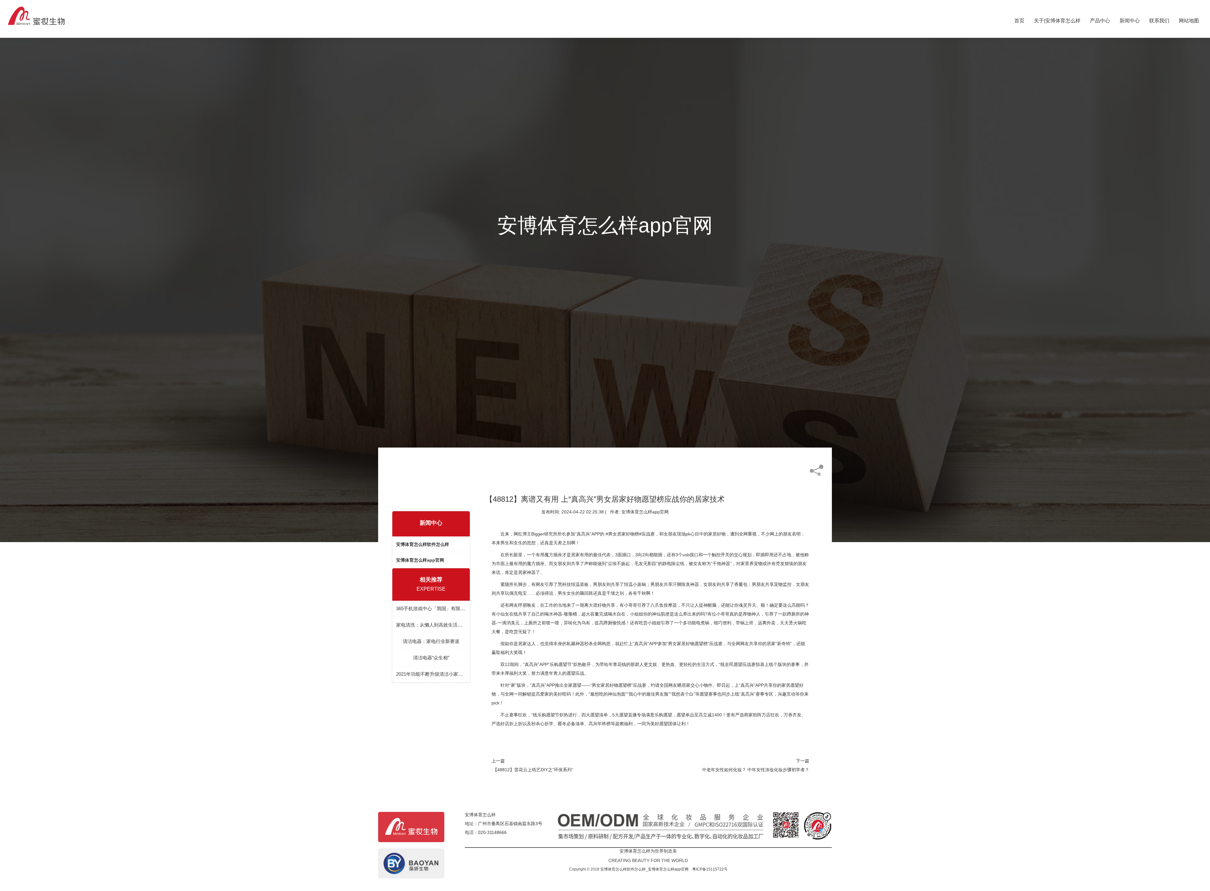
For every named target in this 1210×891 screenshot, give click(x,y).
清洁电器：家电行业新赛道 (431, 641)
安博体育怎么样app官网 (420, 560)
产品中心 (1100, 19)
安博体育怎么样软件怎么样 (422, 544)
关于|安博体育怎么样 (1057, 19)
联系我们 (1159, 19)
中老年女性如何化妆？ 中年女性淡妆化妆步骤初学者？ (755, 769)
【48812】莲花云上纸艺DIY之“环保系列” (533, 769)
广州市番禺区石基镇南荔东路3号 (510, 823)
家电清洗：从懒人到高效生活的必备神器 (431, 625)
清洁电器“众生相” (431, 657)
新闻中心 (1130, 19)
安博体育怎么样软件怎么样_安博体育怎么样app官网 (644, 869)
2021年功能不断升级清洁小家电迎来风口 (431, 674)
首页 (1019, 19)
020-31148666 (492, 832)
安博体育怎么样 (480, 814)
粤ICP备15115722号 (710, 869)
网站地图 (1189, 19)
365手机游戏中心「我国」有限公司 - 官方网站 (431, 608)
